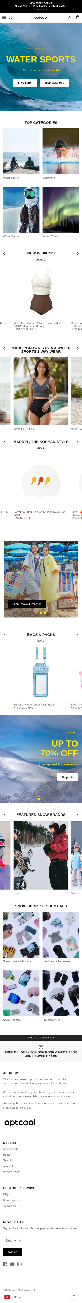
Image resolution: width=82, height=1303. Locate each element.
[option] (41, 67)
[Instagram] (19, 1264)
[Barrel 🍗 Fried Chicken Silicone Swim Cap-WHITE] (41, 481)
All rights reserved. (26, 1290)
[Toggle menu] (4, 17)
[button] (37, 613)
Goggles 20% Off (63, 772)
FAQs (6, 1194)
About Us (8, 1166)
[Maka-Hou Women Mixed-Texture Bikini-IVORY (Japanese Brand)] (41, 292)
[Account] (69, 17)
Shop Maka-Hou (54, 82)
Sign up (12, 1251)
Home (6, 1154)
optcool (13, 1290)
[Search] (12, 17)
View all (41, 259)
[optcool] (41, 18)
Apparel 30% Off (31, 772)
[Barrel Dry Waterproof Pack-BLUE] (41, 674)
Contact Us (9, 1205)
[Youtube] (12, 1264)
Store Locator (11, 1148)
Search (7, 1160)
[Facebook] (5, 1264)
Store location (41, 9)
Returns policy (11, 1200)
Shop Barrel (25, 82)
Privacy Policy (11, 1171)
